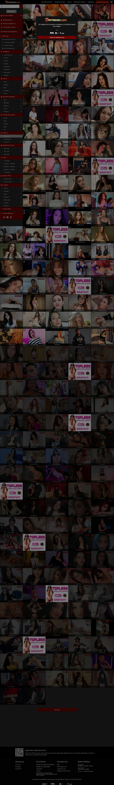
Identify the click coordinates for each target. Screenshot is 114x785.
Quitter (57, 29)
